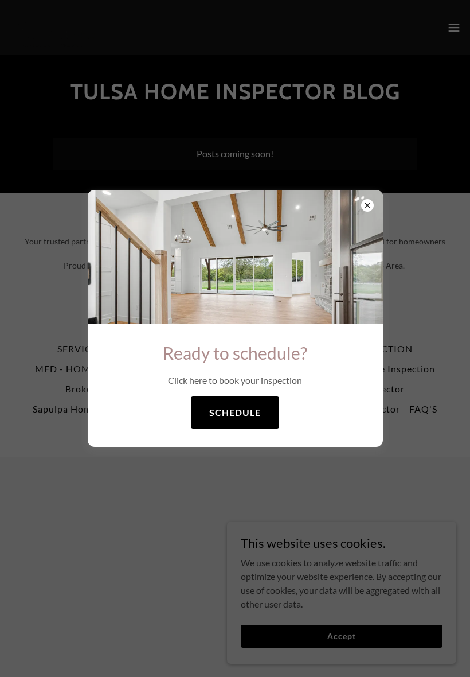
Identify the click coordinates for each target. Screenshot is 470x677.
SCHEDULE (235, 412)
